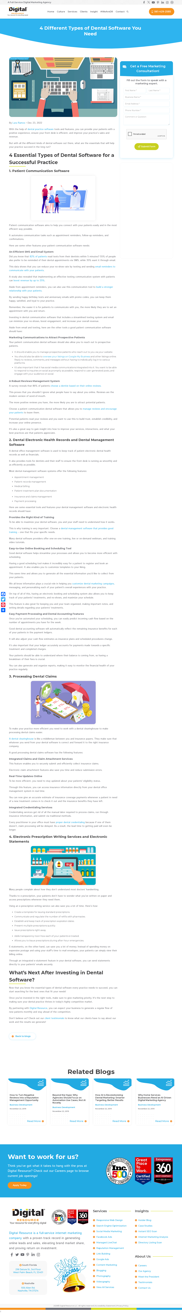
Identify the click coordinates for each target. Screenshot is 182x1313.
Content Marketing (106, 1265)
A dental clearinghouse (21, 739)
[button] (61, 11)
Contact (120, 11)
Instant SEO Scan (147, 1231)
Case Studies (145, 1226)
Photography (103, 1276)
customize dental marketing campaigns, (93, 583)
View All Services (105, 1287)
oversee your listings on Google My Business (66, 356)
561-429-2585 (162, 11)
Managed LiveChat (106, 1242)
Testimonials (145, 1282)
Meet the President (148, 1276)
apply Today (20, 1185)
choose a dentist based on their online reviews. (76, 386)
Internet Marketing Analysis (153, 1237)
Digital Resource (38, 1008)
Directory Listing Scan (150, 1242)
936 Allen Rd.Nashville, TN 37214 (28, 1289)
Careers (142, 1265)
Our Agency (144, 1271)
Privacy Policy (122, 1306)
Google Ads (102, 1259)
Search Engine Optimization (111, 1226)
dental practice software (41, 129)
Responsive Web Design (109, 1220)
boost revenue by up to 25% (29, 280)
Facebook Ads (104, 1237)
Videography (103, 1281)
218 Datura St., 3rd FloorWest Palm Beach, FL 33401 (28, 1271)
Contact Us (144, 1288)
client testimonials (54, 1018)
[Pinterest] (3, 604)
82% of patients (38, 256)
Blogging (101, 1270)
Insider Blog (144, 1220)
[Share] (3, 610)
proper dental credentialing (70, 822)
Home (50, 11)
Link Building (103, 1253)
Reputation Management (110, 1248)
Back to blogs (23, 1036)
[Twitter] (3, 599)
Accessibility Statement (105, 1306)
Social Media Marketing (109, 1231)
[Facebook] (3, 594)
